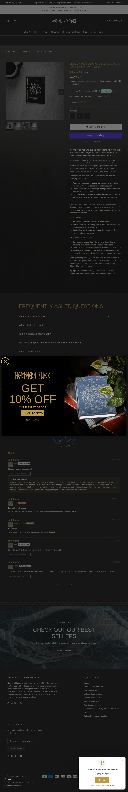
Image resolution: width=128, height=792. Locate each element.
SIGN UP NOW (32, 413)
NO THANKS (32, 420)
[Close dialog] (5, 361)
